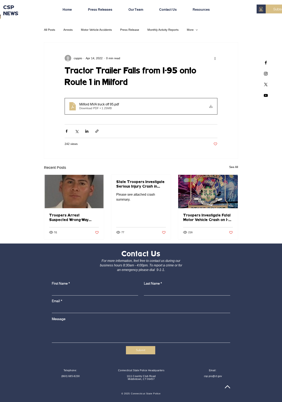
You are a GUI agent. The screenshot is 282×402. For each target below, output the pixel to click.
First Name (60, 283)
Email (56, 301)
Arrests (68, 29)
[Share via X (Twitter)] (77, 131)
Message (58, 318)
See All (233, 167)
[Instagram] (265, 73)
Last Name (152, 283)
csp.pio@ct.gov (213, 376)
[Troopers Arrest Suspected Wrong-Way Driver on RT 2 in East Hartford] (74, 191)
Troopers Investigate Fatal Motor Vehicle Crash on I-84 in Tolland (206, 218)
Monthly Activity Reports (163, 29)
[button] (206, 10)
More (190, 29)
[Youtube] (265, 95)
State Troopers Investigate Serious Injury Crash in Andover (140, 184)
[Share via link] (97, 131)
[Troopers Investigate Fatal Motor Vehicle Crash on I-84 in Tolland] (208, 191)
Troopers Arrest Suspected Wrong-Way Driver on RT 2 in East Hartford (69, 218)
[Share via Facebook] (67, 131)
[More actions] (214, 58)
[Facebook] (265, 62)
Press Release (129, 29)
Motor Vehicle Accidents (96, 29)
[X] (265, 84)
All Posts (49, 29)
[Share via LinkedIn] (87, 131)
